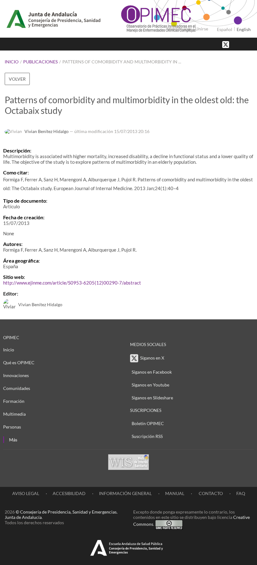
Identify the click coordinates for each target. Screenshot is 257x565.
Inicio (11, 61)
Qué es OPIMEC (18, 362)
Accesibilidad (69, 493)
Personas (12, 426)
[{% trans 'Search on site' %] (249, 44)
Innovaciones (16, 375)
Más (13, 439)
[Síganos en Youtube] (243, 44)
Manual (174, 493)
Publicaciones (40, 61)
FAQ (240, 493)
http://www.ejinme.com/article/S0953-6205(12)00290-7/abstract (72, 282)
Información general (125, 493)
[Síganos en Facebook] (236, 44)
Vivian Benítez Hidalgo (46, 131)
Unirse (201, 28)
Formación (13, 401)
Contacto (210, 493)
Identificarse (179, 28)
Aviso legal (25, 493)
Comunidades (16, 388)
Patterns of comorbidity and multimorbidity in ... (121, 61)
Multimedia (14, 414)
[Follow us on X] (226, 44)
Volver (17, 79)
